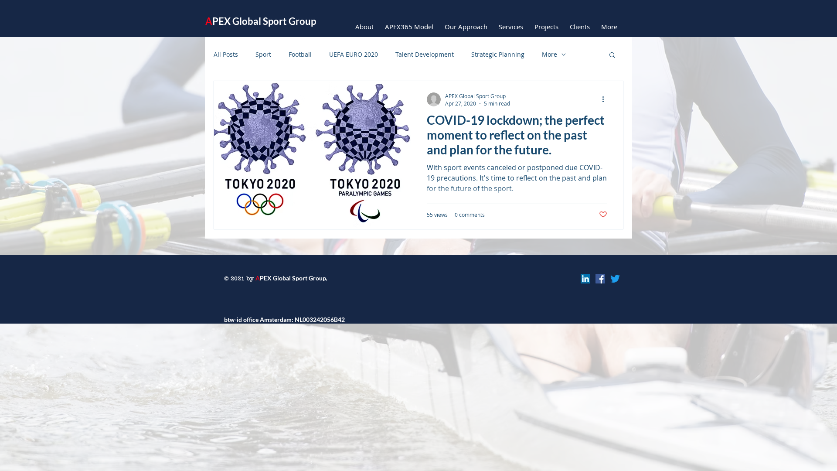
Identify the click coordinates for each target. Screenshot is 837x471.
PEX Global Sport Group (260, 21)
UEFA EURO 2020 (353, 54)
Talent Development (424, 54)
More (549, 54)
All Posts (226, 54)
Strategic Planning (497, 54)
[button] (612, 55)
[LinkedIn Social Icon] (585, 278)
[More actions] (606, 99)
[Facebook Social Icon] (600, 278)
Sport (263, 54)
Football (300, 54)
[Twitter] (615, 278)
